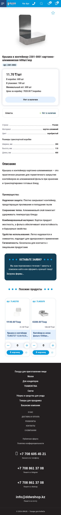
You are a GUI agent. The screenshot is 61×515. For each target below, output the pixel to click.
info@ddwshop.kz (30, 497)
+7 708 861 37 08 (30, 468)
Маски (31, 376)
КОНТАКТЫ (30, 426)
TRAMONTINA (30, 386)
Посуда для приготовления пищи (30, 371)
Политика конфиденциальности (30, 443)
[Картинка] (30, 52)
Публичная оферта (30, 439)
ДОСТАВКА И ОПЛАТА (30, 417)
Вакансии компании (30, 405)
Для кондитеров (30, 381)
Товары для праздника (30, 400)
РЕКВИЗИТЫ (30, 421)
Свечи (30, 391)
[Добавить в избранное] (53, 13)
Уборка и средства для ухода (30, 395)
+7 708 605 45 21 (33, 454)
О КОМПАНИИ (30, 430)
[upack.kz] (10, 3)
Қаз (27, 3)
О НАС (30, 412)
